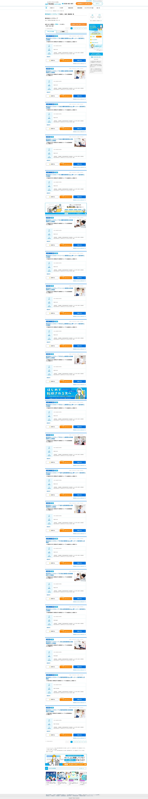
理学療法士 (48, 795)
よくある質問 (97, 794)
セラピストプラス (90, 795)
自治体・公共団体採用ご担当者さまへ (59, 794)
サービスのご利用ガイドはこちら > (98, 49)
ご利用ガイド (52, 8)
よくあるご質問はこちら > (99, 50)
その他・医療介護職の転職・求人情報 (60, 750)
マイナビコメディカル (48, 10)
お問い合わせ (85, 794)
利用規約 (80, 794)
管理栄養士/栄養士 (82, 795)
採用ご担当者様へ (89, 0)
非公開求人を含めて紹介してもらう (78, 24)
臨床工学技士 (69, 795)
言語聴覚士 (58, 795)
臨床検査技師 (63, 795)
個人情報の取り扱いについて (72, 794)
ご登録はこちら (98, 36)
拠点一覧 (98, 8)
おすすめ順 (51, 31)
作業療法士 (53, 795)
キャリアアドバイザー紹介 (89, 8)
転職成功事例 (70, 8)
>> (85, 28)
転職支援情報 (79, 8)
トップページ (46, 8)
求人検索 (61, 8)
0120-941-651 (68, 3)
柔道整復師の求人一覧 (70, 750)
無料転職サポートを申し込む (84, 3)
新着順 (63, 31)
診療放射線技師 (75, 795)
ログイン (97, 3)
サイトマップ (91, 794)
